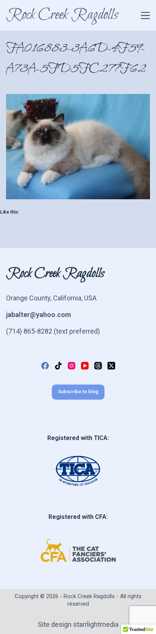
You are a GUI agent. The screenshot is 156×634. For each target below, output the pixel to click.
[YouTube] (85, 365)
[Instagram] (71, 365)
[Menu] (145, 15)
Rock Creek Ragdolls (62, 15)
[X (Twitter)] (111, 365)
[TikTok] (58, 365)
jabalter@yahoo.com (38, 315)
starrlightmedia (95, 624)
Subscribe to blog (78, 391)
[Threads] (98, 365)
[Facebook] (45, 365)
